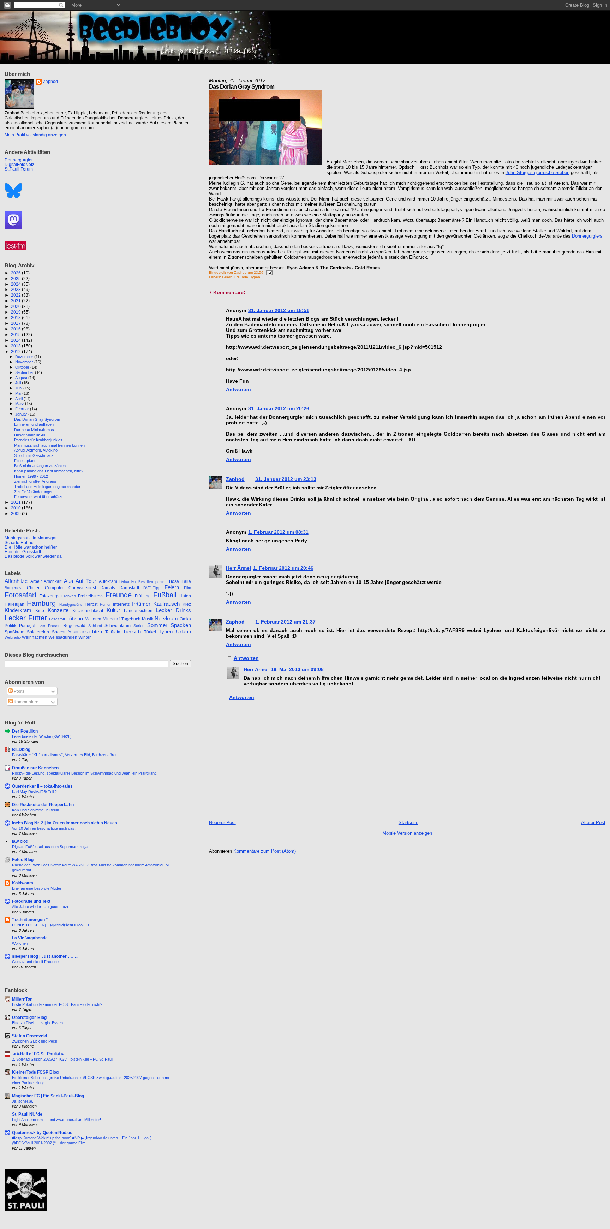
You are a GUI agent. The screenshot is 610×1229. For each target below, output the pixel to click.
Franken (68, 596)
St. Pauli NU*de (27, 1114)
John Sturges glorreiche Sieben (537, 172)
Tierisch (132, 631)
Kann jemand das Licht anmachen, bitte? (48, 471)
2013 (16, 346)
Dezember (24, 356)
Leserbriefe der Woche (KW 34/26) (42, 736)
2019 (16, 312)
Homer (105, 605)
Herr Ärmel (238, 568)
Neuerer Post (222, 822)
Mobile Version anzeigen (407, 833)
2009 (16, 513)
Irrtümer (141, 604)
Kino (39, 610)
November (24, 362)
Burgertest (14, 588)
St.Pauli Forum (19, 169)
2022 (16, 295)
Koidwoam (22, 883)
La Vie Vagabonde (30, 938)
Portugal (27, 625)
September (25, 372)
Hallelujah (14, 604)
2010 (16, 508)
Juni (19, 388)
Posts (18, 691)
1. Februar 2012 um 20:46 (283, 568)
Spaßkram (14, 632)
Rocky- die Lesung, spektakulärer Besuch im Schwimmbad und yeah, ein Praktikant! (84, 773)
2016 (16, 329)
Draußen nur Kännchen (35, 767)
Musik (147, 618)
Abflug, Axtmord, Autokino (36, 450)
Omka (185, 618)
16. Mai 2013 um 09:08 (297, 669)
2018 (16, 317)
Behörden (127, 581)
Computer (54, 587)
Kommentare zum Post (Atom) (264, 851)
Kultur (113, 610)
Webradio (13, 637)
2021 (16, 300)
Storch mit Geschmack (34, 455)
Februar (22, 409)
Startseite (408, 822)
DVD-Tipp (151, 588)
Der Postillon (25, 731)
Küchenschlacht (87, 610)
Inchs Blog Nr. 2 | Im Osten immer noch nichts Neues (64, 823)
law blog (20, 841)
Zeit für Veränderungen (33, 492)
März (20, 403)
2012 (16, 351)
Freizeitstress (90, 595)
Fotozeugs (49, 595)
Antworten (238, 389)
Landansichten (138, 610)
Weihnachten (34, 637)
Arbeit (36, 581)
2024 (16, 284)
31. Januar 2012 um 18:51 (278, 310)
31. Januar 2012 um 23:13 (285, 479)
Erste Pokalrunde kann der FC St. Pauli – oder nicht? (57, 1004)
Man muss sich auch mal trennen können (49, 445)
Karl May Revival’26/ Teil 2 (34, 791)
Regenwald (74, 625)
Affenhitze (16, 581)
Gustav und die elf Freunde (35, 962)
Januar (21, 414)
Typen (255, 277)
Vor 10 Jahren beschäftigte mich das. (44, 828)
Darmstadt (129, 587)
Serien (138, 626)
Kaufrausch (166, 604)
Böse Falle (180, 581)
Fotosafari (20, 595)
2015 (16, 334)
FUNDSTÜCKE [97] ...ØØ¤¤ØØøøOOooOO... (52, 925)
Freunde (241, 277)
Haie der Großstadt (23, 551)
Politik (10, 625)
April (19, 398)
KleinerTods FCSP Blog (35, 1072)
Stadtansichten (85, 631)
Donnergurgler (19, 159)
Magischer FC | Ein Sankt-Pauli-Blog (48, 1095)
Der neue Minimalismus (34, 430)
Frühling (143, 595)
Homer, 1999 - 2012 (31, 476)
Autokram (108, 581)
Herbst (91, 604)
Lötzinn (74, 618)
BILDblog (21, 749)
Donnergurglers (587, 236)
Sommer (157, 625)
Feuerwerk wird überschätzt (38, 497)
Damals (107, 587)
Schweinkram (117, 625)
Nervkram (166, 618)
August (21, 378)
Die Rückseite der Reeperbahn (43, 804)
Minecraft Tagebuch (122, 618)
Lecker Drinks (173, 610)
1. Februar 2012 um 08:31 (278, 532)
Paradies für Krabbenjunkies (38, 440)
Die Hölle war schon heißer (31, 547)
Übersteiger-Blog (29, 1017)
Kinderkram (18, 610)
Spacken (181, 625)
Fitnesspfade (25, 461)
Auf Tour (86, 581)
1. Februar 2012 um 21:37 (285, 622)
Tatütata (112, 632)
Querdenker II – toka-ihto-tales (42, 786)
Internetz (121, 604)
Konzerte (58, 610)
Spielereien (38, 632)
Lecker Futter (26, 618)
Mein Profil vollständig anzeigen (35, 134)
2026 (16, 272)
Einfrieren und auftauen (34, 424)
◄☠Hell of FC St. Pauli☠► (38, 1053)
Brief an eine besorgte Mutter (36, 888)
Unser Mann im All (29, 435)
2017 (16, 323)
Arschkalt (52, 581)
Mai (18, 393)
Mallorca (93, 618)
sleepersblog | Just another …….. (45, 956)
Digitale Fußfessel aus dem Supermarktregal (50, 847)
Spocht (58, 632)
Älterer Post (593, 822)
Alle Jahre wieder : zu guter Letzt (40, 907)
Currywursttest (82, 587)
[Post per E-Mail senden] (268, 272)
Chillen (34, 587)
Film (187, 588)
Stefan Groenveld (29, 1035)
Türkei (150, 632)
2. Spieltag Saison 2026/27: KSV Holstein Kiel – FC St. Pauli (62, 1059)
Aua (68, 581)
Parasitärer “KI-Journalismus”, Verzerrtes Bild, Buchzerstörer (64, 755)
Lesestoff (57, 619)
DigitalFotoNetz (19, 164)
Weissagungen (62, 637)
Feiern (227, 277)
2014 (16, 340)
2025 (16, 278)
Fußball (164, 595)
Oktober (22, 367)
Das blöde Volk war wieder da (33, 556)
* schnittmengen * (30, 919)
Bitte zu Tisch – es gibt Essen (37, 1023)
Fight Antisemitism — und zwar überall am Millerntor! (56, 1119)
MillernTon (22, 999)
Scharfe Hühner (20, 542)
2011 (16, 502)
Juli (18, 383)
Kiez (187, 604)
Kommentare (25, 701)
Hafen (185, 595)
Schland (95, 626)
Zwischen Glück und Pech (34, 1041)
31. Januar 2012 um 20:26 (278, 408)
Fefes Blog (23, 859)
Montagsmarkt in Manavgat (30, 538)
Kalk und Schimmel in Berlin (35, 810)
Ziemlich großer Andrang (35, 481)
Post (41, 626)
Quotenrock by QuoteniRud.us (42, 1132)
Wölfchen (20, 943)
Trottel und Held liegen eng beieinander (47, 486)
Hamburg (41, 603)
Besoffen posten (152, 582)
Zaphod (235, 479)
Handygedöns (70, 605)
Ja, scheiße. (22, 1101)
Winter (84, 637)
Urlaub (183, 631)
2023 (16, 289)
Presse (54, 626)
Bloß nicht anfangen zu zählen (40, 466)
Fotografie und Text (31, 901)
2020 (16, 306)
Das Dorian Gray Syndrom (37, 419)
